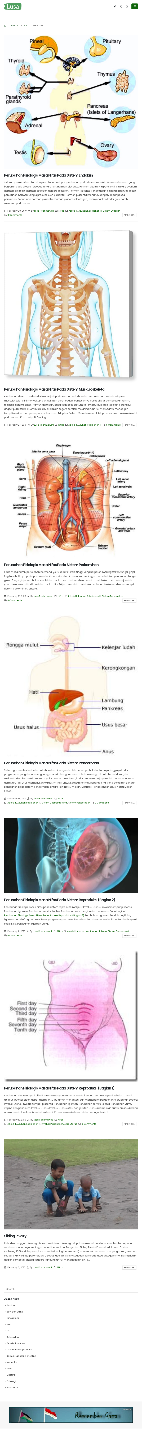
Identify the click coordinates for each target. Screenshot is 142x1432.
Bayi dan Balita (15, 1311)
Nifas (61, 210)
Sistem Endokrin (111, 210)
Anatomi (11, 1305)
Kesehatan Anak (16, 1343)
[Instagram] (126, 6)
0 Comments (14, 600)
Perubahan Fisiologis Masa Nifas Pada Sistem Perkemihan (51, 564)
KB (8, 1330)
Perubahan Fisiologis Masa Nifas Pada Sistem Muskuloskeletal (54, 389)
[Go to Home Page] (5, 26)
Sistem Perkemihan (112, 596)
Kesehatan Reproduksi (19, 1349)
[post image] (71, 102)
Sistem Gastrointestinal (54, 802)
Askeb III (73, 210)
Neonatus (12, 1362)
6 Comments (113, 424)
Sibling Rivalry (15, 1235)
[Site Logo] (12, 6)
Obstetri (11, 1375)
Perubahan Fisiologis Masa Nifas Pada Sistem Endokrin (48, 175)
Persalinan (13, 1387)
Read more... (129, 215)
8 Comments (14, 214)
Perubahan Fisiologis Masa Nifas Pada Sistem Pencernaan (51, 763)
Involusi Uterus (69, 1123)
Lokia (104, 931)
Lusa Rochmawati (44, 210)
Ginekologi (13, 1318)
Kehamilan (13, 1337)
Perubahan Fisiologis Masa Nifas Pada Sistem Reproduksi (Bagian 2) (59, 899)
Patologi (11, 1381)
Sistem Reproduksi (118, 931)
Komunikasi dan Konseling (21, 1356)
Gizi (9, 1324)
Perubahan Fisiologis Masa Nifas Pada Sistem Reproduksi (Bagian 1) (44, 915)
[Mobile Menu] (134, 6)
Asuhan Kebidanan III (90, 210)
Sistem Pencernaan (79, 802)
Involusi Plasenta (51, 1123)
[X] (120, 6)
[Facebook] (114, 6)
